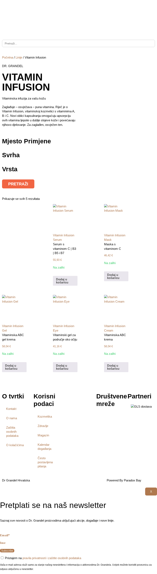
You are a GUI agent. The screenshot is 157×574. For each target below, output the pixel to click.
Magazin (43, 435)
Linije (19, 57)
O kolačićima (15, 445)
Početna (7, 57)
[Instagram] (112, 417)
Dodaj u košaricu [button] (62, 281)
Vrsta (9, 169)
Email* (5, 535)
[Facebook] (101, 417)
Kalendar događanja (44, 446)
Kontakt (11, 408)
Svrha (11, 155)
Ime (3, 542)
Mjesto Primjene (26, 141)
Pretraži (18, 184)
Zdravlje (43, 426)
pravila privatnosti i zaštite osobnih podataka (51, 558)
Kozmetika (45, 416)
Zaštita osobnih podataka (12, 431)
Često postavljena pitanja (45, 462)
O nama (11, 418)
